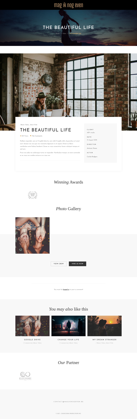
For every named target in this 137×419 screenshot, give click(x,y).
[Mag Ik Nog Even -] (68, 5)
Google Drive (32, 340)
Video (64, 33)
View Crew (59, 264)
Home (58, 33)
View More (32, 235)
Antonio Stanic (92, 148)
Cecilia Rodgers (92, 156)
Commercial (28, 343)
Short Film (33, 124)
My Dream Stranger (105, 340)
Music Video (25, 124)
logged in (66, 289)
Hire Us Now (77, 264)
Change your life (68, 340)
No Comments (37, 136)
